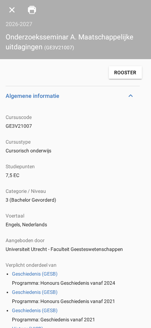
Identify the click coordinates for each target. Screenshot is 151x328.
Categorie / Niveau (26, 191)
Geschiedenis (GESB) (35, 274)
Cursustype (18, 142)
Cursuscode (19, 117)
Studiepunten (20, 166)
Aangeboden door (25, 240)
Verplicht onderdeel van (31, 265)
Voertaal (15, 216)
